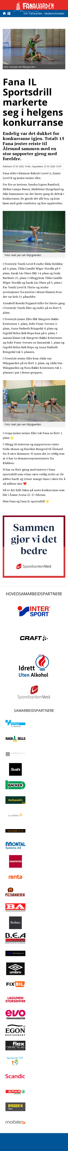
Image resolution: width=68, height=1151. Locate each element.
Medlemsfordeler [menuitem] (54, 13)
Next (59, 46)
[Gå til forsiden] (5, 13)
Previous (8, 46)
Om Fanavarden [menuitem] (33, 13)
